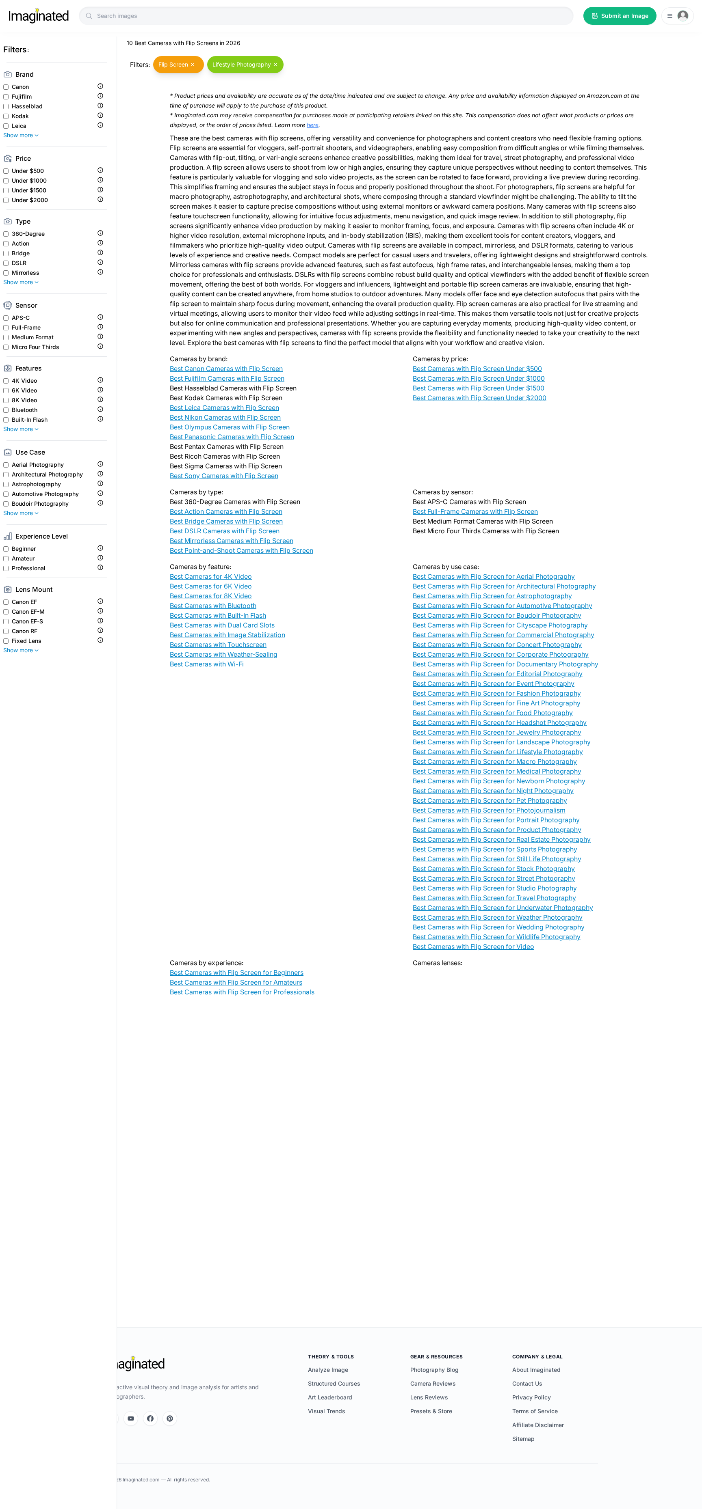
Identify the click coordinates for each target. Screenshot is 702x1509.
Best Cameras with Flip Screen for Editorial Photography (498, 674)
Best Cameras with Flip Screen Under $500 (477, 368)
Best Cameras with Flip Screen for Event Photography (493, 683)
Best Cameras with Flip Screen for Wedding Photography (499, 927)
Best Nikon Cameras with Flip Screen (225, 417)
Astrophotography (36, 484)
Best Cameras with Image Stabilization (227, 635)
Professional (29, 568)
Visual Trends (326, 1411)
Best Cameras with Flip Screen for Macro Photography (495, 761)
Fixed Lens (26, 641)
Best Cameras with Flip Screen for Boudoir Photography (497, 615)
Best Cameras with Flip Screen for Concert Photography (497, 644)
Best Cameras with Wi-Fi (207, 664)
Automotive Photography (45, 494)
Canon (20, 87)
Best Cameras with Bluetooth (213, 605)
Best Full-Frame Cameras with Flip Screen (475, 511)
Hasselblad (27, 106)
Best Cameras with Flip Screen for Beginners (236, 972)
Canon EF (24, 602)
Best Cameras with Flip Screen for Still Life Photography (497, 859)
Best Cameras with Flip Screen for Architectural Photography (504, 586)
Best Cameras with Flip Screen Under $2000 (479, 398)
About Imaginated (536, 1369)
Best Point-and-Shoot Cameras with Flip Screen (241, 550)
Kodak (20, 116)
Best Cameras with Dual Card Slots (222, 625)
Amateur (23, 558)
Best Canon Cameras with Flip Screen (226, 368)
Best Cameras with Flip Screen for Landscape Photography (502, 742)
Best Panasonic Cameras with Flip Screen (232, 437)
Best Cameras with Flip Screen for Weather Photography (498, 917)
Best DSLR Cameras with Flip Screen (225, 531)
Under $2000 (30, 200)
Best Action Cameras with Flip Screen (226, 511)
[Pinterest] (169, 1418)
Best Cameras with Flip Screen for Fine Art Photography (497, 703)
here (312, 124)
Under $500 (28, 171)
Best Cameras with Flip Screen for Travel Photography (494, 898)
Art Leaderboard (330, 1397)
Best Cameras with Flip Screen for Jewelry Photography (497, 732)
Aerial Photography (38, 465)
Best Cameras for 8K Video (211, 596)
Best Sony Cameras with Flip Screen (224, 476)
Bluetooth (24, 410)
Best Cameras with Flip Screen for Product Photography (497, 830)
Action (20, 243)
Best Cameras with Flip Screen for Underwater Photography (503, 907)
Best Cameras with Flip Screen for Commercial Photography (503, 635)
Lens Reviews (429, 1397)
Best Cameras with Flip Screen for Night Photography (493, 791)
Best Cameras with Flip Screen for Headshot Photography (500, 722)
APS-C (21, 318)
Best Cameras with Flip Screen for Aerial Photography (494, 576)
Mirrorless (25, 273)
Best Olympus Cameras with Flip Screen (230, 427)
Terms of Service (535, 1411)
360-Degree (28, 234)
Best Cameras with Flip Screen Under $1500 (478, 388)
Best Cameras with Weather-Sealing (223, 654)
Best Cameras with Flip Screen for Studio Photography (495, 888)
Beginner (24, 549)
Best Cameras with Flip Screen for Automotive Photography (502, 605)
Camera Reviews (433, 1383)
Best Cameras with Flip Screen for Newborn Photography (499, 781)
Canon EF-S (27, 621)
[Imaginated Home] (134, 1364)
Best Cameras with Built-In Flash (218, 615)
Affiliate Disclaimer (538, 1424)
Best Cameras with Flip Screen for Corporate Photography (501, 654)
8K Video (24, 400)
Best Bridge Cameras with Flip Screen (226, 521)
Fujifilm (22, 96)
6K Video (24, 390)
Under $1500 (29, 190)
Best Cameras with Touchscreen (218, 644)
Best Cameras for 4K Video (211, 576)
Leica (19, 126)
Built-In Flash (30, 420)
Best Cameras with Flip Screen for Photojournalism (489, 810)
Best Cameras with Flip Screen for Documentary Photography (505, 664)
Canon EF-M (28, 611)
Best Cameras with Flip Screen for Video (473, 946)
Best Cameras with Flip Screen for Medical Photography (497, 771)
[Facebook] (150, 1418)
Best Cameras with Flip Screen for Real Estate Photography (502, 839)
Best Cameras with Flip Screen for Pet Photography (490, 800)
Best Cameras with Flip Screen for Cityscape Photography (500, 625)
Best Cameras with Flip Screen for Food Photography (493, 713)
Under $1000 (29, 180)
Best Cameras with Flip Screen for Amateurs (236, 982)
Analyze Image (328, 1369)
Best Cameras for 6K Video (211, 586)
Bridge (21, 253)
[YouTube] (131, 1418)
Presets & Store (431, 1411)
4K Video (24, 381)
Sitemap (523, 1438)
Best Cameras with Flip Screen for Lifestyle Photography (498, 752)
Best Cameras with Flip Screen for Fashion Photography (497, 693)
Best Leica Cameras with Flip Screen (224, 407)
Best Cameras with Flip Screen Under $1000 (479, 378)
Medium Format (33, 337)
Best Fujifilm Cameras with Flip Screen (227, 378)
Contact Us (527, 1383)
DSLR (19, 263)
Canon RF (24, 631)
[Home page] (38, 16)
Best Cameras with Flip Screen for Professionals (242, 992)
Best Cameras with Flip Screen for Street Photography (494, 878)
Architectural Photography (47, 474)
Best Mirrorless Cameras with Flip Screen (231, 541)
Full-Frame (26, 327)
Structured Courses (334, 1383)
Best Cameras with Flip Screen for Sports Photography (495, 849)
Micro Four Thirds (35, 347)
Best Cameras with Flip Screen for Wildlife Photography (497, 937)
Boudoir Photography (40, 504)
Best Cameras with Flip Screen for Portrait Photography (496, 820)
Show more (18, 134)
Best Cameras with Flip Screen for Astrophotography (492, 596)
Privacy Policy (531, 1397)
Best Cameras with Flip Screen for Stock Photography (494, 868)
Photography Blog (434, 1369)
